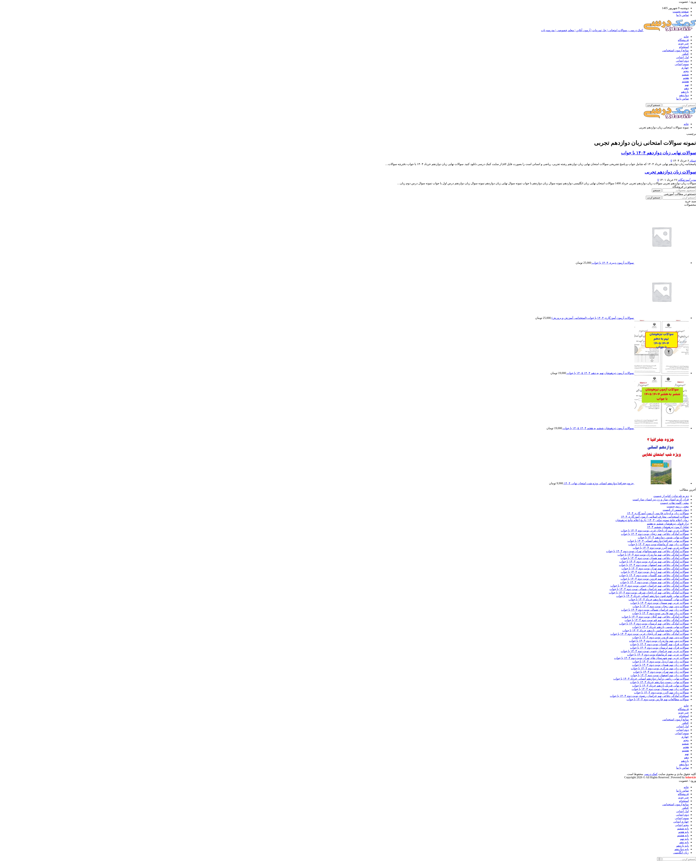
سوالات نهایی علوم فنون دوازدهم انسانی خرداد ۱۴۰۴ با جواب (652, 595)
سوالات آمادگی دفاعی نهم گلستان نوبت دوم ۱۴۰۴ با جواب (654, 575)
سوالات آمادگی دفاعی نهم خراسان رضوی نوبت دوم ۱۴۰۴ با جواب (649, 695)
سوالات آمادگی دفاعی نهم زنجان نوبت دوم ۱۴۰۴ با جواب (655, 533)
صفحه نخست (681, 11)
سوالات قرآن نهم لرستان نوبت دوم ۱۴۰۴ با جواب (659, 647)
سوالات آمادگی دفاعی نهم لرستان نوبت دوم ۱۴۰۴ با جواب (654, 623)
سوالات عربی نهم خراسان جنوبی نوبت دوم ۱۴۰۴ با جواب (655, 651)
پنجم (686, 71)
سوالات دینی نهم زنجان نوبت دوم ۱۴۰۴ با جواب (661, 606)
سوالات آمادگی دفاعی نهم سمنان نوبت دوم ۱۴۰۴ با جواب (654, 582)
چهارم (685, 67)
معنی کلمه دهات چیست (674, 502)
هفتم (686, 77)
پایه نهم (684, 838)
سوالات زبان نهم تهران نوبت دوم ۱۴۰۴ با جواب (661, 671)
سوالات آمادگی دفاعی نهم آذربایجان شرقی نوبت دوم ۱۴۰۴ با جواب (649, 592)
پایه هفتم (683, 831)
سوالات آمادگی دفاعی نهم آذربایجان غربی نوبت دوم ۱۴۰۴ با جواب (649, 633)
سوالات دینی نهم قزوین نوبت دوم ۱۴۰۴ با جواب (660, 637)
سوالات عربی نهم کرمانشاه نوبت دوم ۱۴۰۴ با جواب (658, 654)
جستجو (656, 190)
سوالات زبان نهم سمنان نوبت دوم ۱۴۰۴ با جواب (660, 689)
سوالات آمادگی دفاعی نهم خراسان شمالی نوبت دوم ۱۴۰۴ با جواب (649, 589)
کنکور (685, 53)
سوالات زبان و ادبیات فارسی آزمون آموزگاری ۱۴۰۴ (658, 513)
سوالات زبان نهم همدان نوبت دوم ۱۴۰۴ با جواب (660, 664)
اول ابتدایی (682, 57)
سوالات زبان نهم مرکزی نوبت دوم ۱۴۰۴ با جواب (660, 668)
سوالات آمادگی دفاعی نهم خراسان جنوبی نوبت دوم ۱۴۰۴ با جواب (649, 585)
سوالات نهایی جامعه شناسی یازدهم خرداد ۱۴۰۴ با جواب (655, 630)
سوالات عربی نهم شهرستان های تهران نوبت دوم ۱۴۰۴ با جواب (651, 657)
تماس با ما (682, 15)
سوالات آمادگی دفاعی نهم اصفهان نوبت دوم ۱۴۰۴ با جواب (654, 564)
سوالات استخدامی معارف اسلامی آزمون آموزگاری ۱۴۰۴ (655, 516)
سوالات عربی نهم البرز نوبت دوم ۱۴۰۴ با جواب (661, 547)
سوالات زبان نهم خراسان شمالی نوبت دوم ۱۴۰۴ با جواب (655, 609)
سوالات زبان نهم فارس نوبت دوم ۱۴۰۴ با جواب (660, 613)
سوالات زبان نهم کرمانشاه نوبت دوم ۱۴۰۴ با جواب (658, 544)
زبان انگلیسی (681, 852)
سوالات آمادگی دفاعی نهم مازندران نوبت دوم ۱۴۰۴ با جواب (653, 554)
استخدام (684, 46)
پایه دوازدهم (681, 849)
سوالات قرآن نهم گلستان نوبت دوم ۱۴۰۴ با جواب (659, 644)
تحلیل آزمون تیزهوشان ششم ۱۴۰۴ (668, 527)
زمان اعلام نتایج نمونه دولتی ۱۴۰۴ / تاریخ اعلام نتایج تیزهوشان (652, 520)
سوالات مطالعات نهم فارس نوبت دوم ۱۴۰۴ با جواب (658, 699)
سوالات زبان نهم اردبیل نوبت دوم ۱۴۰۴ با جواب (660, 661)
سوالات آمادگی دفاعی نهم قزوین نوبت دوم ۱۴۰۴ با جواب (655, 578)
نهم (687, 84)
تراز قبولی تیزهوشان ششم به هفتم (668, 523)
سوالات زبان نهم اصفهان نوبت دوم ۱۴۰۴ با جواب (660, 675)
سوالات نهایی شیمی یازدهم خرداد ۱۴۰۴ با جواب (660, 626)
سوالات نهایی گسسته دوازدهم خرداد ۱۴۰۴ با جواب (659, 599)
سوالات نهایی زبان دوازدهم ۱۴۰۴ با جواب (658, 152)
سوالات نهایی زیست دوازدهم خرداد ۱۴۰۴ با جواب (659, 682)
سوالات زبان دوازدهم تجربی (670, 172)
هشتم (685, 81)
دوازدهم (684, 95)
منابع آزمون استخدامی (675, 50)
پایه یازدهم (682, 845)
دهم (686, 88)
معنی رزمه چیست (678, 506)
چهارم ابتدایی (681, 821)
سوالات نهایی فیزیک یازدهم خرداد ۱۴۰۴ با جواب (660, 685)
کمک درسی (651, 774)
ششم (685, 74)
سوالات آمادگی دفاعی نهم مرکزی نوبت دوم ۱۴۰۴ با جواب (654, 561)
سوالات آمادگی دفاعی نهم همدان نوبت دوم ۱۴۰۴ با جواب (655, 558)
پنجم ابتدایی (682, 825)
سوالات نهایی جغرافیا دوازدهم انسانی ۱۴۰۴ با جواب (658, 540)
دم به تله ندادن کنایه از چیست (671, 496)
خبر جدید (683, 43)
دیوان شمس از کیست (676, 509)
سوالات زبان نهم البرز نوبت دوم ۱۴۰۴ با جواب (661, 692)
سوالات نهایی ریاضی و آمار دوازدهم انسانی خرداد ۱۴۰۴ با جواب (651, 678)
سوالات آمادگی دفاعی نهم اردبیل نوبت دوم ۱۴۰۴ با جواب (655, 571)
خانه (686, 36)
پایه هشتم (683, 835)
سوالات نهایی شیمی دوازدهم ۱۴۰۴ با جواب (663, 537)
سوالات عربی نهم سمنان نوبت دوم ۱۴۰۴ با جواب (659, 602)
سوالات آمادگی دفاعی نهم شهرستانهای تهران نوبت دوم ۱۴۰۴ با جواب (647, 551)
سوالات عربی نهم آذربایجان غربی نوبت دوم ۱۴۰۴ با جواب (655, 530)
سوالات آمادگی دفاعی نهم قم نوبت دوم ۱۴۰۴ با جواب (657, 620)
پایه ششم (683, 828)
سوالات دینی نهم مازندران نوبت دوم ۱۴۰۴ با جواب (659, 640)
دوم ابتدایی (682, 60)
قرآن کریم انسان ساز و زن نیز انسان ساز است (661, 499)
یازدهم (685, 91)
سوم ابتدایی (682, 64)
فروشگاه (683, 40)
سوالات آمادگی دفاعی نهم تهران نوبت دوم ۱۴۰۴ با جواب (655, 568)
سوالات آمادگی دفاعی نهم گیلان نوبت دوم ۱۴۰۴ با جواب (655, 616)
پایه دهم (684, 842)
